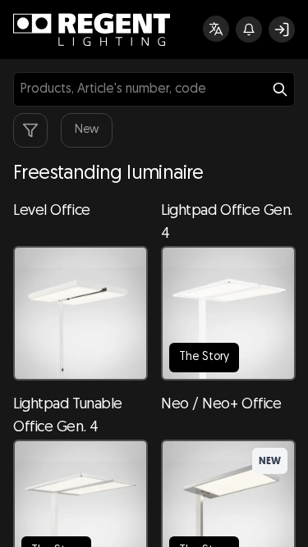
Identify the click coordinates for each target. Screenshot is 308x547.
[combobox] (154, 89)
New (87, 130)
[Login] (282, 29)
